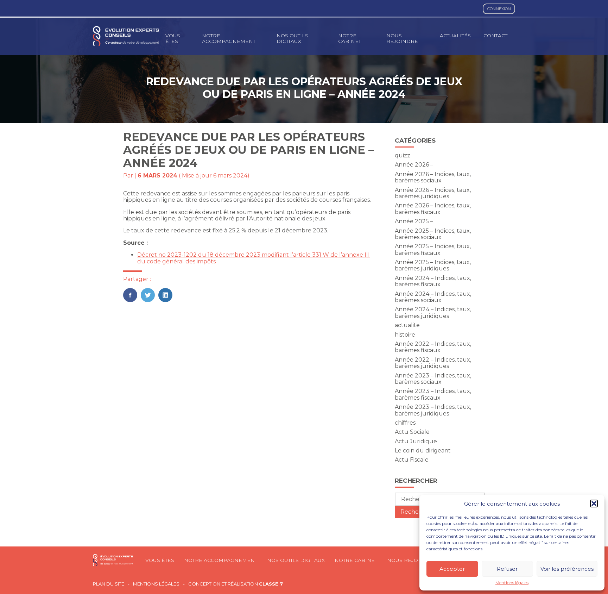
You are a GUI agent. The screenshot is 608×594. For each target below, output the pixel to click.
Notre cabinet (349, 38)
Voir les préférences (567, 568)
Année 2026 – (414, 164)
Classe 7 (271, 584)
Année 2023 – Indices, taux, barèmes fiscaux (433, 394)
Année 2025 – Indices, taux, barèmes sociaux (433, 233)
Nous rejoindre (402, 38)
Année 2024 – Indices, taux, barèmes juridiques (433, 312)
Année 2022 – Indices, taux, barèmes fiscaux (433, 347)
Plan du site (108, 584)
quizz (402, 155)
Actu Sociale (412, 432)
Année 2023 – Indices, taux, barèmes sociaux (433, 378)
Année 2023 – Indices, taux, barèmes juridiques (433, 410)
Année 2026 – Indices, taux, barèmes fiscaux (433, 208)
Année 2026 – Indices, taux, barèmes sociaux (433, 177)
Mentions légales (511, 582)
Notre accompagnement (228, 38)
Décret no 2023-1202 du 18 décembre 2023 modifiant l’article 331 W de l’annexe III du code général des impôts (253, 257)
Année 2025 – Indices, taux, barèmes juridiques (433, 265)
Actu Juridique (416, 441)
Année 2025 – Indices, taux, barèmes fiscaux (433, 249)
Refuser (507, 568)
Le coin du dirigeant (423, 450)
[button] (593, 503)
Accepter (452, 568)
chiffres (405, 422)
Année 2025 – (414, 221)
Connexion (499, 8)
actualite (407, 325)
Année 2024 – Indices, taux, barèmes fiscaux (433, 281)
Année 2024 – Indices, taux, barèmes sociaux (433, 297)
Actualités (455, 35)
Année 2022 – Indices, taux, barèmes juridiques (433, 362)
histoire (405, 334)
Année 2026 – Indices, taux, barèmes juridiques (433, 193)
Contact (495, 35)
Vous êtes (172, 38)
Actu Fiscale (412, 459)
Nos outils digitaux (292, 38)
